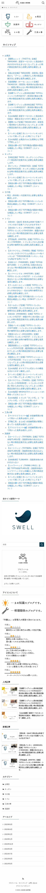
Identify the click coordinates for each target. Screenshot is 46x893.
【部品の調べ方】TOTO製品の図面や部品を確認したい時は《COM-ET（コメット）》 (25, 148)
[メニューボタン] (3, 3)
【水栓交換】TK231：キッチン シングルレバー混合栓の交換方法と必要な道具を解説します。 (25, 160)
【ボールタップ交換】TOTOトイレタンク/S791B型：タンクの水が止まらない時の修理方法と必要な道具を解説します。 (25, 308)
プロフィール (13, 883)
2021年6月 (8, 859)
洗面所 (7, 434)
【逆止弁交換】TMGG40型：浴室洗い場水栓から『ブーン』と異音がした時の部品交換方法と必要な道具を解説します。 (25, 76)
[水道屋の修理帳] (23, 3)
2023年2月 (8, 834)
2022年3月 (8, 849)
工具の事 (8, 412)
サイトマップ (23, 883)
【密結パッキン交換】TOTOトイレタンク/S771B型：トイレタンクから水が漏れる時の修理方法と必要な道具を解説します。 (25, 328)
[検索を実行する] (41, 544)
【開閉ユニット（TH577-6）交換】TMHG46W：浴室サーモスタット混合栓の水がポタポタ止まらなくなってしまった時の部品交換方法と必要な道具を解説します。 (25, 64)
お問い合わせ (33, 883)
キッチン (8, 154)
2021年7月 (8, 854)
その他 (7, 192)
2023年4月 (8, 829)
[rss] (23, 879)
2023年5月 (8, 824)
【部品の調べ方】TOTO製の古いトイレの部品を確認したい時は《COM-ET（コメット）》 (25, 204)
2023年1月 (8, 839)
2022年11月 (8, 844)
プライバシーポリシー (23, 886)
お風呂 (7, 56)
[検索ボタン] (43, 3)
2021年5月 (8, 864)
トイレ (7, 219)
